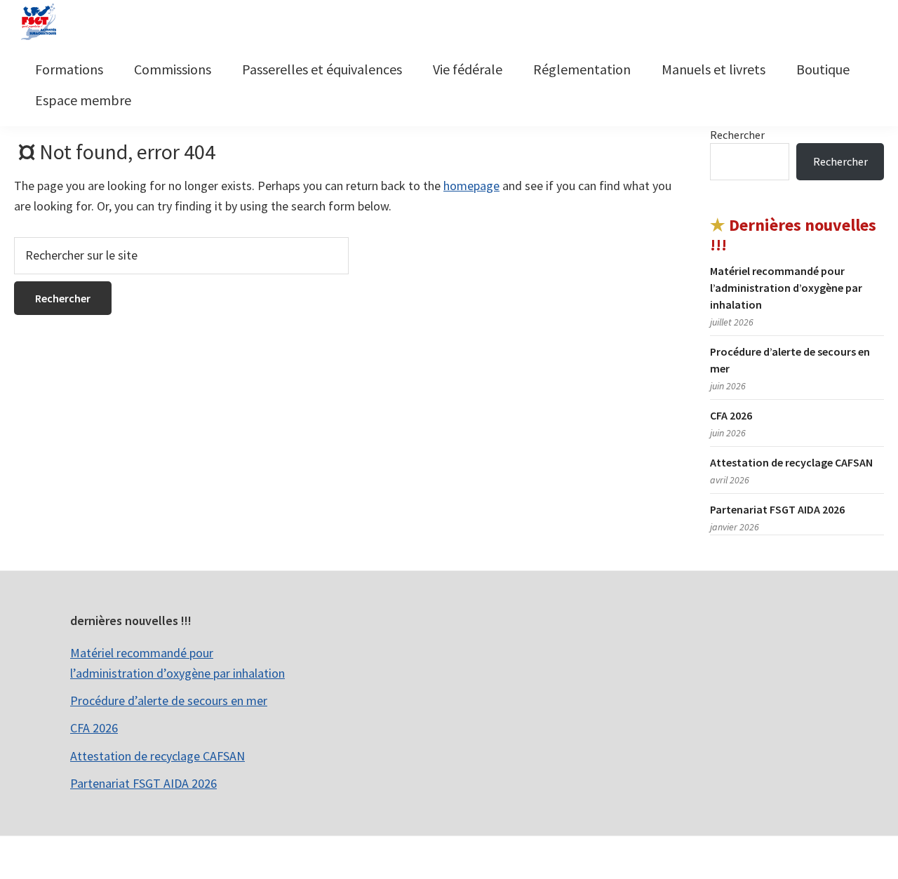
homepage (471, 185)
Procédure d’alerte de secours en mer (168, 700)
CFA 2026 (731, 415)
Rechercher (737, 135)
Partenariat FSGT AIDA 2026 (777, 509)
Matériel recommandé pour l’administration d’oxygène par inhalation (786, 287)
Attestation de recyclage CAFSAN (791, 462)
